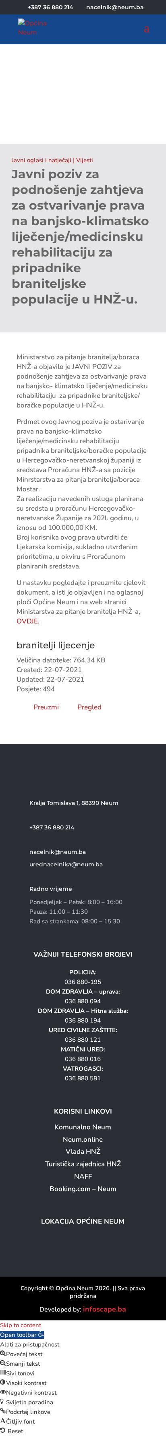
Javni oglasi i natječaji (41, 160)
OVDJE (27, 621)
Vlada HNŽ (83, 1151)
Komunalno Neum (82, 1127)
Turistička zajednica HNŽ (83, 1164)
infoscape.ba (104, 1309)
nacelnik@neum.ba (57, 851)
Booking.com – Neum (83, 1189)
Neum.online (83, 1139)
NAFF (83, 1176)
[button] (22, 1335)
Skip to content (20, 1325)
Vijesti (84, 160)
